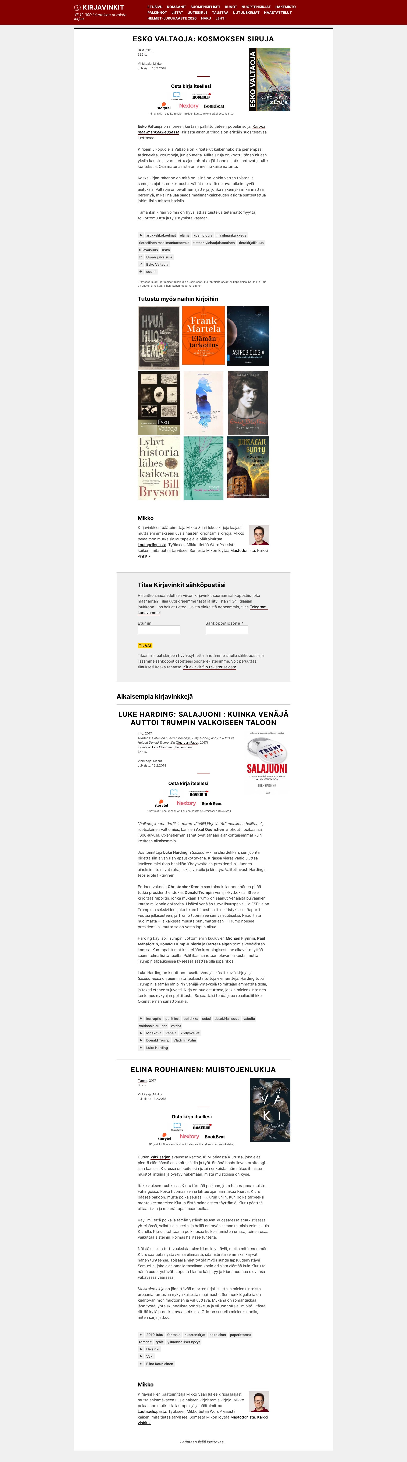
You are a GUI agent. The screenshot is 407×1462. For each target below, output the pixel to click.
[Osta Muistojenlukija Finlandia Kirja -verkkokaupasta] (179, 1129)
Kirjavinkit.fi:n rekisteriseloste (209, 667)
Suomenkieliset (205, 7)
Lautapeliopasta (152, 544)
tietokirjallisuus (251, 243)
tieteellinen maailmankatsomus (164, 243)
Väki (149, 1356)
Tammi (142, 1080)
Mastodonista (242, 550)
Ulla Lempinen (183, 747)
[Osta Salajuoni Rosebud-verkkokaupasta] (201, 796)
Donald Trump (157, 1040)
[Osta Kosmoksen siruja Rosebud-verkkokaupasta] (204, 99)
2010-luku (154, 1335)
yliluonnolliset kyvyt (183, 1342)
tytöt (159, 1342)
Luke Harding (157, 1048)
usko (166, 250)
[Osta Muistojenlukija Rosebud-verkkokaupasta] (204, 1129)
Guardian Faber (187, 742)
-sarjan (160, 1157)
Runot (231, 7)
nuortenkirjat (194, 1335)
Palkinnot (157, 12)
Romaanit (176, 7)
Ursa (141, 50)
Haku (206, 18)
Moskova (153, 1033)
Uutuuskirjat (246, 12)
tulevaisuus (148, 250)
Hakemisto (285, 7)
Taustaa (220, 12)
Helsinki (152, 1349)
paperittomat (240, 1335)
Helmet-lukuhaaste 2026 (172, 18)
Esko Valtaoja (157, 264)
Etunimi (145, 623)
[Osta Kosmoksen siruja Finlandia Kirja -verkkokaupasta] (178, 99)
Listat (177, 12)
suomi (151, 271)
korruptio (153, 1018)
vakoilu (249, 1018)
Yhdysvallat (189, 1033)
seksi (206, 1018)
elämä (185, 235)
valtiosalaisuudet (153, 1026)
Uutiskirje (198, 12)
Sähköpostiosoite (225, 623)
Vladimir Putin (184, 1040)
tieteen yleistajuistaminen (214, 243)
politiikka (191, 1018)
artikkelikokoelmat (161, 235)
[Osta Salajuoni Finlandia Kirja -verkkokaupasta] (176, 796)
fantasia (173, 1335)
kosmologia (203, 235)
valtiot (176, 1026)
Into (140, 733)
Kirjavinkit (103, 7)
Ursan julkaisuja (159, 257)
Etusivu (155, 7)
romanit (145, 1342)
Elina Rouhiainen (159, 1364)
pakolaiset (217, 1335)
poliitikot (172, 1018)
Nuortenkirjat (256, 7)
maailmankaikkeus (231, 235)
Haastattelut (278, 12)
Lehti (220, 18)
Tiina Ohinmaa (162, 747)
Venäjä (170, 1033)
